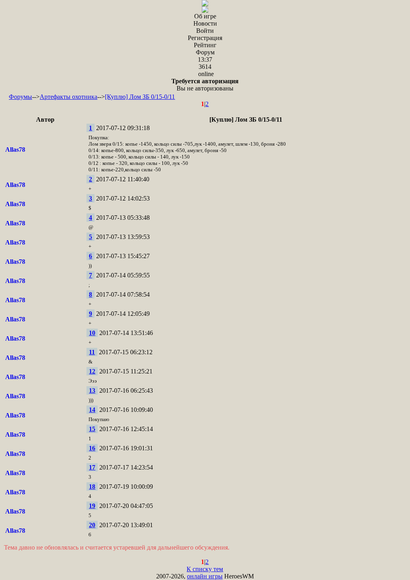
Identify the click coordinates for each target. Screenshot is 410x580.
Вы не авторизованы (205, 85)
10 (92, 332)
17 (92, 467)
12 (92, 371)
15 (92, 428)
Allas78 (15, 149)
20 (92, 525)
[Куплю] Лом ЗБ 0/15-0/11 (140, 96)
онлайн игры (205, 576)
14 (92, 409)
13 (92, 390)
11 (92, 352)
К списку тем (205, 569)
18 (92, 486)
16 (92, 448)
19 (92, 505)
